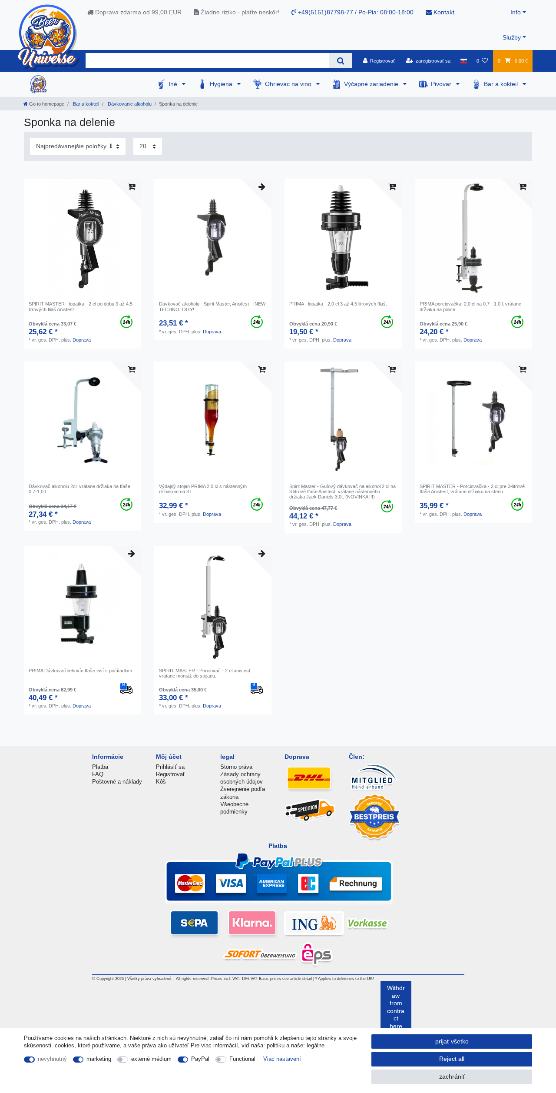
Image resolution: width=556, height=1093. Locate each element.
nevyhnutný (52, 1059)
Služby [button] (512, 37)
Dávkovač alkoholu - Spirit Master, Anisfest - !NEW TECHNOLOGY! (212, 306)
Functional (242, 1059)
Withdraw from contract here (396, 1007)
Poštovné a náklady (117, 781)
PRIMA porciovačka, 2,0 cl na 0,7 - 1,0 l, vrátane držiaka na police (470, 306)
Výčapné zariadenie (372, 83)
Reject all (451, 1058)
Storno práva (236, 767)
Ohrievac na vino (289, 83)
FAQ (97, 774)
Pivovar (442, 83)
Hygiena (222, 83)
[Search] (340, 60)
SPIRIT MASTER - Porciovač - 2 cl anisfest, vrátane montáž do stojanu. (205, 673)
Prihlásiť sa (170, 767)
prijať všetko (452, 1041)
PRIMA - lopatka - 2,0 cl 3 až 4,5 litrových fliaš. (338, 303)
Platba (100, 767)
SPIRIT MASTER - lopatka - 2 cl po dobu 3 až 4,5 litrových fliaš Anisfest (80, 306)
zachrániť (452, 1076)
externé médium (151, 1059)
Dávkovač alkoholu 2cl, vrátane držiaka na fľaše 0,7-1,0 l (79, 489)
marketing (98, 1059)
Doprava (82, 339)
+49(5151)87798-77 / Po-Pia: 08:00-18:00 (355, 12)
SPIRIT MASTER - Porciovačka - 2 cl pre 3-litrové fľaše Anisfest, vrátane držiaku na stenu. (472, 489)
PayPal (200, 1059)
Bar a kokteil (502, 83)
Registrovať (170, 774)
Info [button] (515, 12)
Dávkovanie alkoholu (129, 103)
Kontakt (443, 12)
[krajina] (463, 61)
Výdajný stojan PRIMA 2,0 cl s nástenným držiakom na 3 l (203, 489)
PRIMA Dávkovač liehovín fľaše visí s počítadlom (80, 670)
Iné (174, 83)
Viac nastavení (282, 1059)
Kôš (161, 781)
